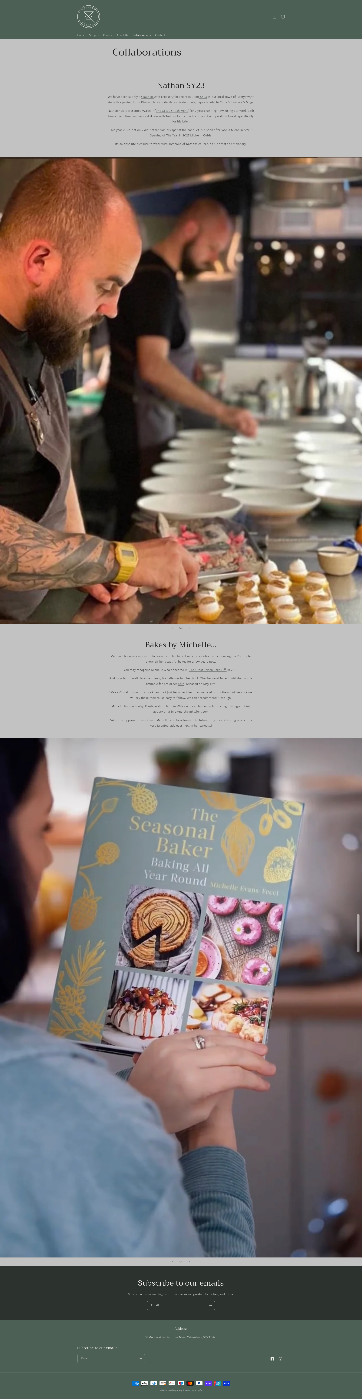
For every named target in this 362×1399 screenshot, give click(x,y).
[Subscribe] (210, 1305)
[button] (94, 35)
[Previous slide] (173, 628)
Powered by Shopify (192, 1390)
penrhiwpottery (175, 1390)
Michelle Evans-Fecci (187, 656)
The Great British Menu (172, 110)
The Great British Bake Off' (207, 670)
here (181, 684)
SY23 (203, 97)
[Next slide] (189, 628)
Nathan (148, 97)
